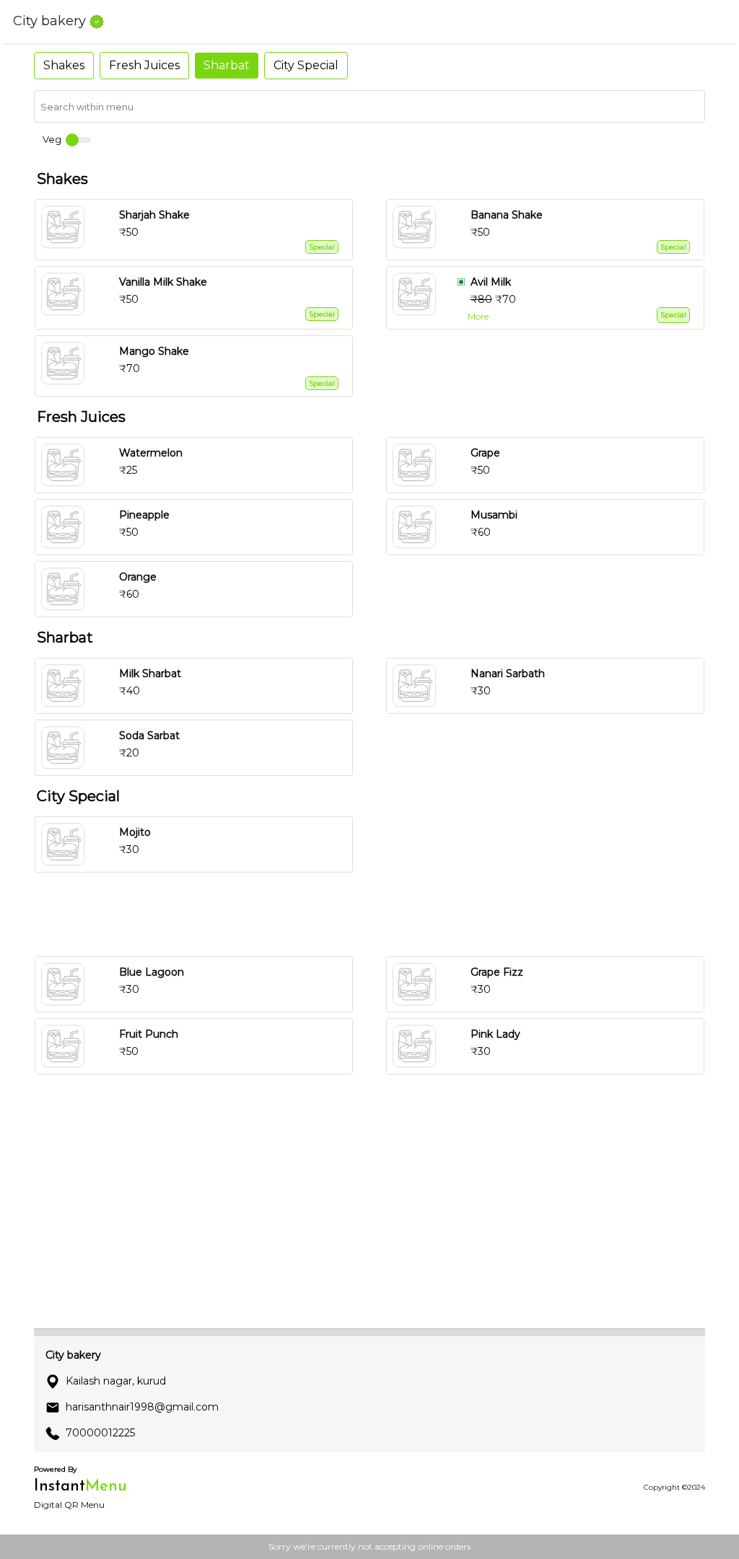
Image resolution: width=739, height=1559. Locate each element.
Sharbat (227, 65)
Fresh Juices (144, 65)
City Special (306, 65)
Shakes (63, 65)
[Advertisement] (375, 914)
